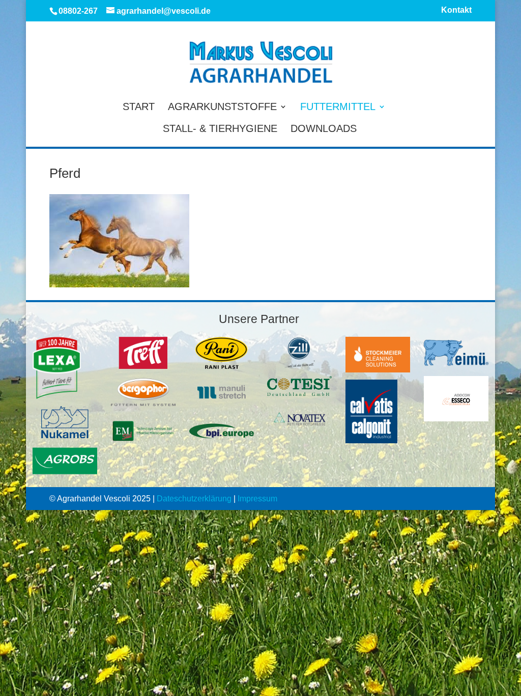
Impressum (257, 498)
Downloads (324, 129)
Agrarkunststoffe (222, 107)
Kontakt (456, 10)
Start (139, 107)
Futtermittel (337, 107)
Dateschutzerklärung (194, 498)
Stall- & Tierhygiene (220, 129)
